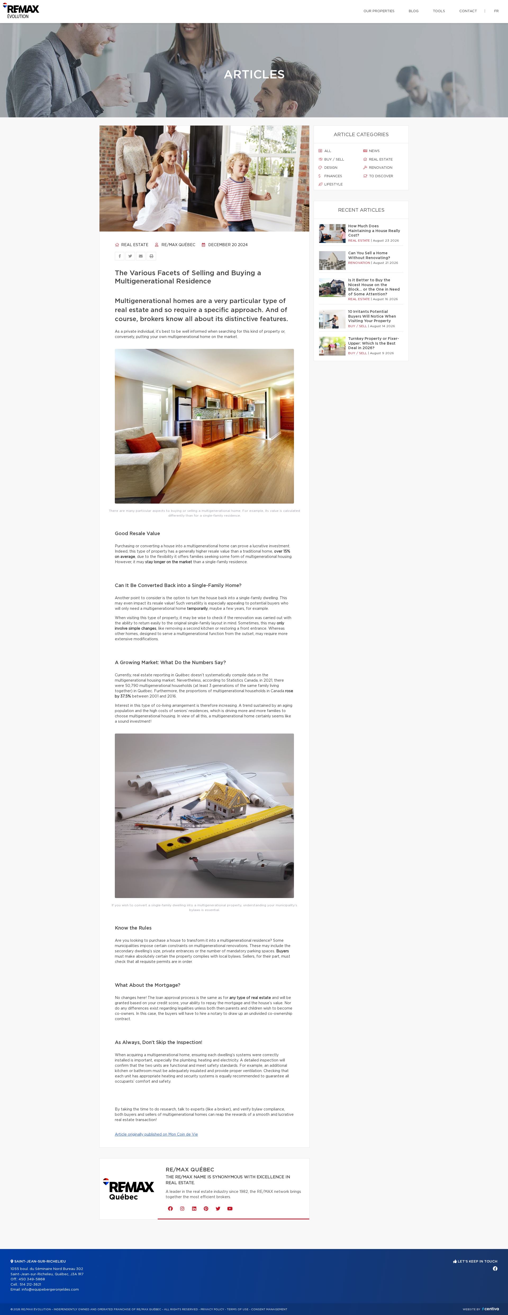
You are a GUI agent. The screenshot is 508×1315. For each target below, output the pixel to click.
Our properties (379, 11)
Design (330, 168)
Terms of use (237, 1309)
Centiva (490, 1308)
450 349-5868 (32, 1279)
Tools (439, 11)
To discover (380, 176)
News (374, 151)
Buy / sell (333, 159)
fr (496, 11)
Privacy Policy (212, 1309)
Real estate (134, 245)
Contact (468, 11)
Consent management (269, 1309)
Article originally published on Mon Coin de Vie (156, 1134)
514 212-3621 (30, 1284)
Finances (332, 176)
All (327, 151)
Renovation (380, 168)
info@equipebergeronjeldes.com (50, 1289)
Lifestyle (333, 184)
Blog (414, 11)
